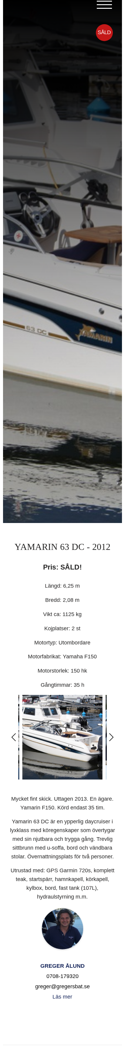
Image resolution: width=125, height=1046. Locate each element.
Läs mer (62, 997)
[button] (13, 737)
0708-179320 (62, 976)
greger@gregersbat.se (62, 986)
